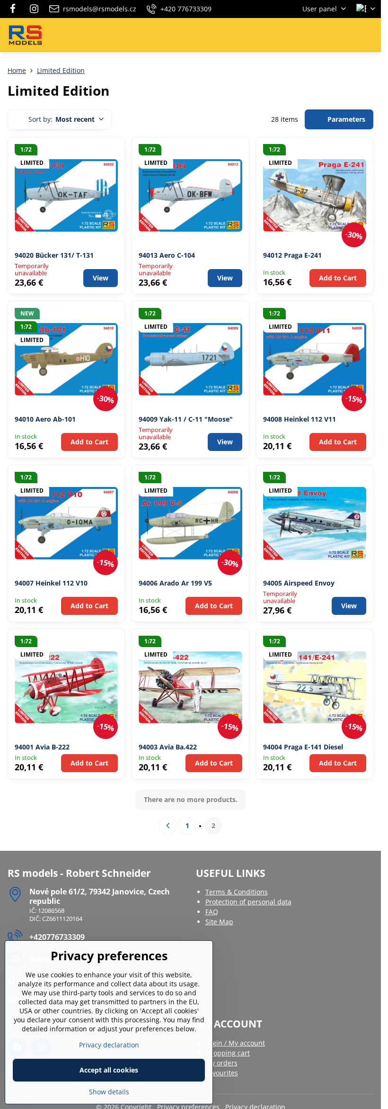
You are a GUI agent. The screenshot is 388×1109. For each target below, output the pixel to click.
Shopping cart (227, 1052)
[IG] (34, 9)
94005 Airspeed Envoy (299, 582)
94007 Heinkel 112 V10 (51, 582)
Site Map (219, 921)
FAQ (211, 911)
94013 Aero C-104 (167, 255)
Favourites (221, 1072)
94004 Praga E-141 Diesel (303, 746)
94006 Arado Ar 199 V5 (175, 582)
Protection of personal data (248, 901)
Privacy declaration (109, 1044)
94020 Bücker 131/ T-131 (54, 255)
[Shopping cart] (346, 35)
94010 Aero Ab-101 (45, 419)
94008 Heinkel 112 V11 (299, 419)
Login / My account (235, 1042)
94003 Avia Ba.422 (168, 746)
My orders (221, 1062)
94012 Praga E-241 (292, 255)
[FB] (15, 9)
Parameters (345, 119)
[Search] (324, 35)
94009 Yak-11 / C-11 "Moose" (186, 419)
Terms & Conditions (236, 891)
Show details (109, 1091)
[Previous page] (167, 826)
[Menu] (369, 35)
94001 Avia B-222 (42, 746)
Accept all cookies (108, 1069)
